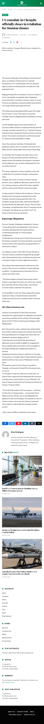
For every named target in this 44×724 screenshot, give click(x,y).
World (5, 15)
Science (4, 606)
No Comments (33, 35)
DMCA (4, 634)
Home (4, 593)
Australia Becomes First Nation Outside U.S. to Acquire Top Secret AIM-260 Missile (19, 573)
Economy (5, 603)
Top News (5, 596)
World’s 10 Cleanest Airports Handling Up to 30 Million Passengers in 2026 (20, 489)
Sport (4, 613)
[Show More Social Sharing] (21, 42)
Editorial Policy (7, 638)
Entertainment (6, 616)
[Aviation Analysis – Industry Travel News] (22, 3)
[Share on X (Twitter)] (14, 42)
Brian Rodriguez (13, 35)
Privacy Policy (6, 641)
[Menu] (3, 3)
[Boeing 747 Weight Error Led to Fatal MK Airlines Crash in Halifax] (22, 512)
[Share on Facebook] (10, 42)
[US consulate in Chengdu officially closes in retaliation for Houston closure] (22, 60)
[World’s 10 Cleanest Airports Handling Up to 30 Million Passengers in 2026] (22, 471)
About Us (5, 628)
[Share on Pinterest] (17, 42)
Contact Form (6, 631)
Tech (3, 609)
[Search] (41, 3)
